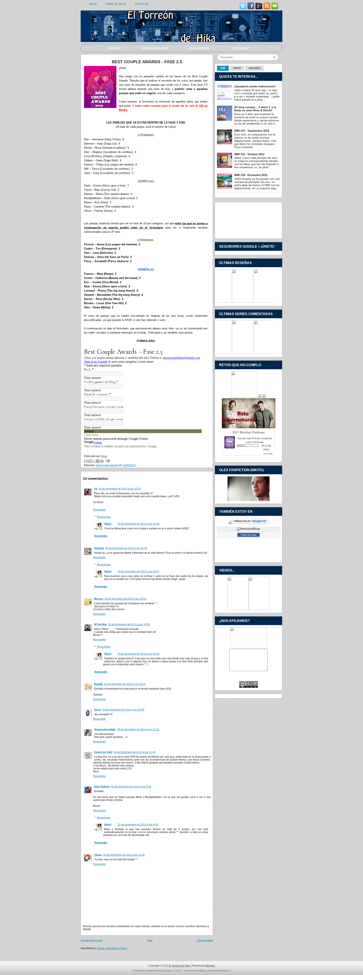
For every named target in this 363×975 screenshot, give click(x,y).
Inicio (150, 940)
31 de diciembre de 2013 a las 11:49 (124, 854)
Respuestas (103, 516)
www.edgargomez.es (219, 970)
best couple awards (107, 465)
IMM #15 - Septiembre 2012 (251, 130)
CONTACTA (141, 4)
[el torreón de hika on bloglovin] (250, 523)
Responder (99, 509)
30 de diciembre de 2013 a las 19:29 (120, 488)
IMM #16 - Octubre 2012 (249, 154)
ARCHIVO (254, 68)
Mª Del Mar (100, 624)
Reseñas (115, 48)
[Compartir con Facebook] (98, 461)
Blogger (210, 965)
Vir (95, 488)
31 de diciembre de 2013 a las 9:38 (131, 786)
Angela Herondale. (105, 729)
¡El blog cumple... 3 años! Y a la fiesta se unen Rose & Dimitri (255, 109)
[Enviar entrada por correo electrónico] (107, 460)
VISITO (237, 68)
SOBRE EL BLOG (116, 4)
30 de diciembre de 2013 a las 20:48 (123, 709)
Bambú (98, 684)
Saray (97, 709)
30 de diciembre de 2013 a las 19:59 (129, 624)
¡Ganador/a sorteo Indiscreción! (254, 86)
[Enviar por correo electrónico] (86, 461)
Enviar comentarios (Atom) (112, 948)
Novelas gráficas (155, 48)
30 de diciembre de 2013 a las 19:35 (138, 523)
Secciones (241, 48)
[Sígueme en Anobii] (230, 523)
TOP (222, 68)
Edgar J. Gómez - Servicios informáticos (186, 970)
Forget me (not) (103, 752)
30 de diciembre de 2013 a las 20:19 (138, 653)
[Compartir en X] (94, 461)
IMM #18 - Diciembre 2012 (250, 175)
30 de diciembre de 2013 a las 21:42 (138, 729)
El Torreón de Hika (179, 965)
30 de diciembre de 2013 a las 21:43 (134, 752)
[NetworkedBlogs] (248, 528)
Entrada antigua (205, 940)
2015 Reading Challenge (248, 432)
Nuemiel (99, 548)
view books (268, 453)
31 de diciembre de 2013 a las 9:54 (138, 824)
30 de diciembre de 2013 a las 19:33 (126, 548)
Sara (240, 438)
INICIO (93, 4)
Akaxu (98, 854)
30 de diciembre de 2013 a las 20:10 (125, 684)
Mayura (98, 598)
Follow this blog (248, 534)
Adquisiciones (200, 48)
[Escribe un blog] (90, 461)
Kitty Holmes (102, 786)
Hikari (107, 523)
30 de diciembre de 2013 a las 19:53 (125, 598)
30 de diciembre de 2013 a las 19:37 (138, 571)
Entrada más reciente (92, 940)
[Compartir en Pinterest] (102, 461)
